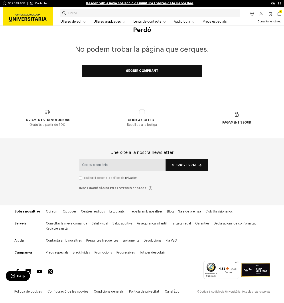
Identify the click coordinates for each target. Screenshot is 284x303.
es (279, 3)
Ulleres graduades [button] (107, 21)
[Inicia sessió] (261, 14)
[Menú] (236, 263)
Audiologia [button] (182, 21)
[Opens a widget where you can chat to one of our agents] (18, 276)
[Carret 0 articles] (279, 14)
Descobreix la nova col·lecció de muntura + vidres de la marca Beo (139, 3)
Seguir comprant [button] (142, 70)
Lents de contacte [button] (147, 21)
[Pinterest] (50, 271)
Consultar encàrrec (269, 21)
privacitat (131, 178)
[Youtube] (39, 271)
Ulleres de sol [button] (71, 21)
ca (273, 3)
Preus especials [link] (215, 21)
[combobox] (150, 13)
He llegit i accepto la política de (110, 178)
